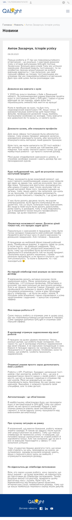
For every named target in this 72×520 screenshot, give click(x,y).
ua (4, 2)
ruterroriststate (18, 2)
